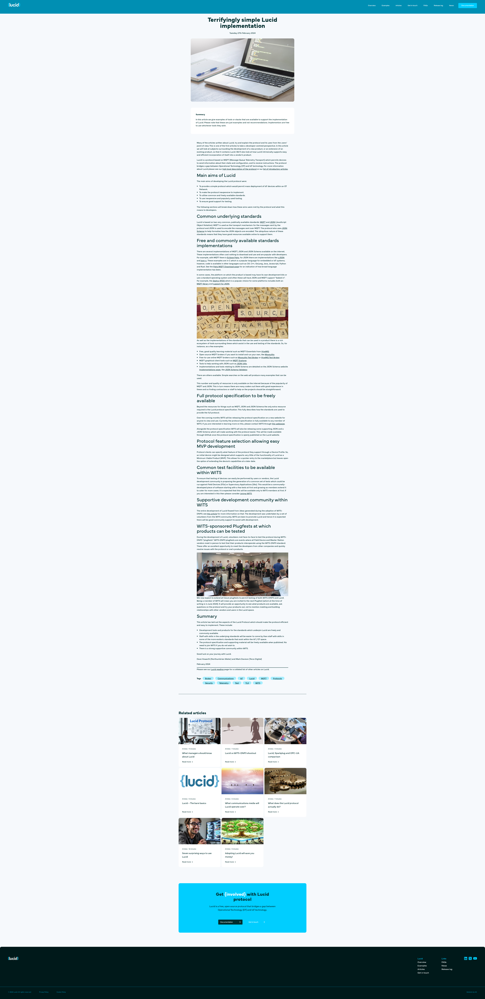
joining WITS (246, 493)
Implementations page (210, 369)
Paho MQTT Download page (226, 266)
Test (237, 682)
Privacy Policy (43, 992)
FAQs (425, 5)
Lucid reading (217, 669)
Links (444, 958)
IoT (241, 678)
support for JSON (221, 283)
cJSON (281, 257)
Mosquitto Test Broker (248, 357)
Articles (399, 5)
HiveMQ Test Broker (270, 357)
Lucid (251, 678)
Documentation (467, 5)
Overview (372, 5)
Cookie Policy (61, 992)
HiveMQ (265, 351)
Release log (438, 5)
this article (212, 513)
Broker (208, 678)
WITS (257, 682)
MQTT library (203, 283)
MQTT (262, 222)
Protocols (277, 678)
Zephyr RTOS (219, 280)
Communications (226, 678)
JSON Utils (242, 363)
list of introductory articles (275, 168)
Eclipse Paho (233, 257)
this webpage (278, 423)
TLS (247, 682)
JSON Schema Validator (236, 369)
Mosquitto (269, 354)
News (451, 5)
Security (209, 682)
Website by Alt (472, 992)
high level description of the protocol (239, 168)
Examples (386, 5)
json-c (204, 260)
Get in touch (412, 5)
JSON (272, 222)
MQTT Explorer (240, 360)
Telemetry (223, 682)
